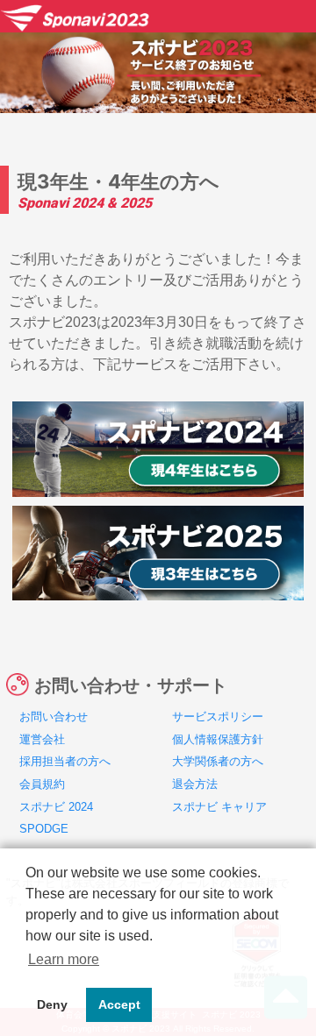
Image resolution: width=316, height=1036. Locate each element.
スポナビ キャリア (219, 806)
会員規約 (42, 784)
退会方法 (195, 784)
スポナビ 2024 (56, 806)
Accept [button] (119, 1004)
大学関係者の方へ (217, 761)
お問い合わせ (53, 716)
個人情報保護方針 (217, 739)
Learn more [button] (63, 959)
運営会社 (42, 739)
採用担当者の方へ (65, 761)
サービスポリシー (217, 716)
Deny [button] (52, 1004)
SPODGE (43, 828)
